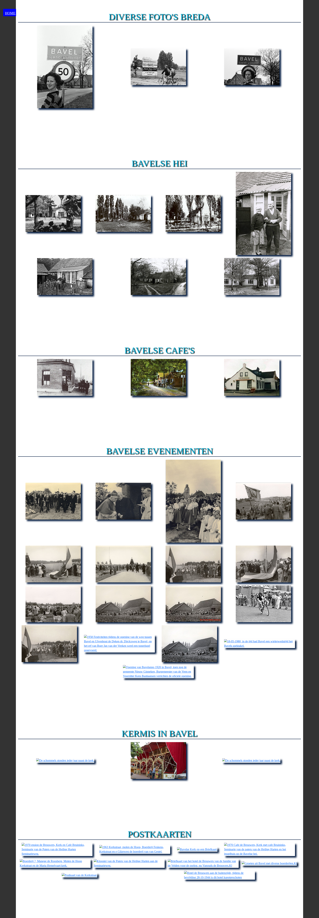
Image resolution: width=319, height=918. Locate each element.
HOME (10, 13)
